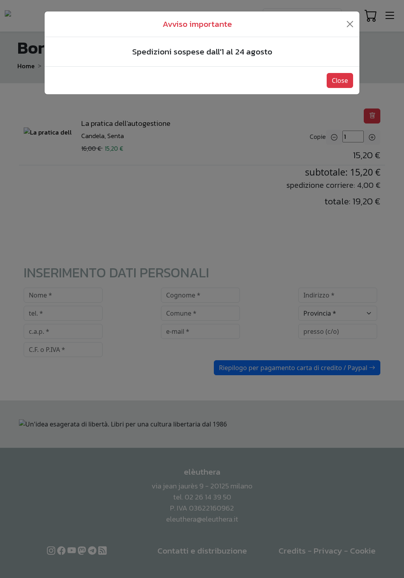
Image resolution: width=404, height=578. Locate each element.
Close (340, 80)
